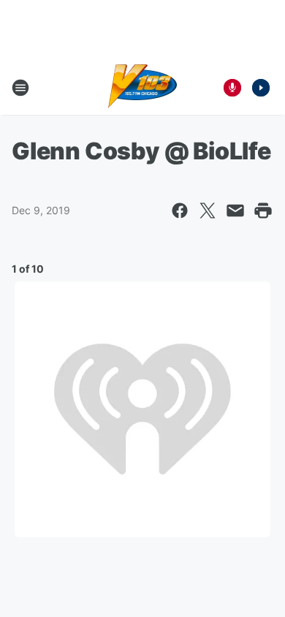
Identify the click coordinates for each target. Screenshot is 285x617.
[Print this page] (263, 210)
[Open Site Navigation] (20, 87)
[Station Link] (143, 87)
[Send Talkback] (232, 87)
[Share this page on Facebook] (180, 210)
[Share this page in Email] (235, 210)
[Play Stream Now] (261, 87)
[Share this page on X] (207, 210)
